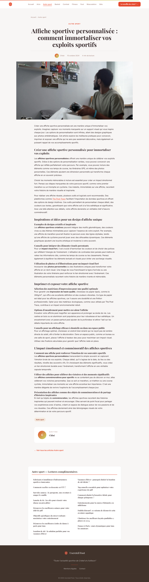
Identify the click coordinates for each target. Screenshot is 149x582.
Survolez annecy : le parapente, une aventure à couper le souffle (52, 493)
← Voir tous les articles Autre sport (48, 450)
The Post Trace (59, 199)
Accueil (31, 4)
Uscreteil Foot (77, 552)
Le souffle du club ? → (129, 4)
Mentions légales (70, 569)
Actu (38, 4)
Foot (82, 4)
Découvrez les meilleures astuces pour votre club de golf (51, 509)
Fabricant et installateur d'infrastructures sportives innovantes (50, 480)
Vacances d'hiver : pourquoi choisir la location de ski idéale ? (96, 480)
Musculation (91, 4)
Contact (82, 569)
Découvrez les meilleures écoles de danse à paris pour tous (50, 524)
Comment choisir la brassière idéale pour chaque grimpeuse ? (95, 496)
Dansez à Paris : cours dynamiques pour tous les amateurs (96, 527)
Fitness (75, 4)
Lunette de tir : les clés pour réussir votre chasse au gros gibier (50, 501)
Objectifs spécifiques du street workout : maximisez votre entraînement (49, 517)
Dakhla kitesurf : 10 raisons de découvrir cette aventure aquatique (96, 511)
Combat (66, 4)
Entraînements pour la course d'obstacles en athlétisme (96, 504)
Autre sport (47, 4)
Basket (57, 4)
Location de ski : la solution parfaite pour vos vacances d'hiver (51, 532)
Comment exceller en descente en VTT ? (49, 487)
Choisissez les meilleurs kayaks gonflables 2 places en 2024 (96, 519)
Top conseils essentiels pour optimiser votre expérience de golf (96, 488)
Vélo (101, 4)
